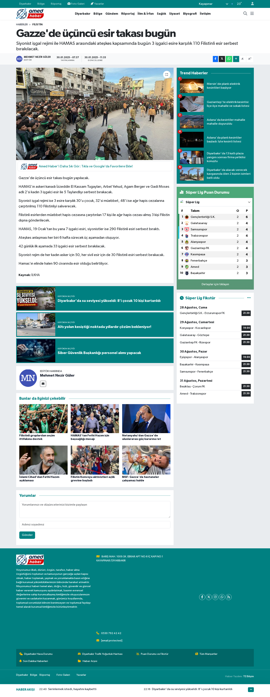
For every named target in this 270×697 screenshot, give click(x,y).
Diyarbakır (25, 3)
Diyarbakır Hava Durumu (38, 654)
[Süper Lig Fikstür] (249, 298)
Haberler (22, 24)
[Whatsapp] (222, 597)
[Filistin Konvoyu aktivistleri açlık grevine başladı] (95, 460)
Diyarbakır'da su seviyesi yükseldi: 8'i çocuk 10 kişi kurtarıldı (192, 689)
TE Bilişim (248, 676)
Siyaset (174, 13)
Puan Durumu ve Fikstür (154, 654)
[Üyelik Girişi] (251, 4)
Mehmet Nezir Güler (57, 375)
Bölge (41, 3)
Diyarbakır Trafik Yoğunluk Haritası (102, 654)
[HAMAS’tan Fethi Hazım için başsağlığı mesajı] (95, 418)
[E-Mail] (43, 384)
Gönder (27, 535)
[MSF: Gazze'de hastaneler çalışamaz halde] (146, 460)
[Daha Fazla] (236, 59)
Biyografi (190, 13)
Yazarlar (99, 3)
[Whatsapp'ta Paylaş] (229, 59)
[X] (209, 597)
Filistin (37, 24)
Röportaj (56, 3)
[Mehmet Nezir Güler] (28, 378)
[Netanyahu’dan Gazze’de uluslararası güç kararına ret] (146, 418)
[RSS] (229, 597)
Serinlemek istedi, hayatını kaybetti (72, 689)
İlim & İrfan (146, 13)
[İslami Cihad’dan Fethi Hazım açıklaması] (43, 460)
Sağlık (161, 13)
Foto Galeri (77, 3)
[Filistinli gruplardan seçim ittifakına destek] (43, 418)
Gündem (111, 13)
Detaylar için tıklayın (215, 284)
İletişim (205, 13)
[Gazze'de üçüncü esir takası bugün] (95, 114)
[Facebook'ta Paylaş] (215, 59)
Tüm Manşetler (208, 654)
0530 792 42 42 (111, 633)
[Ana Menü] (252, 13)
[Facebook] (202, 597)
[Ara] (245, 13)
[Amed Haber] (30, 14)
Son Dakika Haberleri (35, 661)
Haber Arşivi (90, 661)
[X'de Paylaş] (222, 59)
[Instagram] (215, 597)
